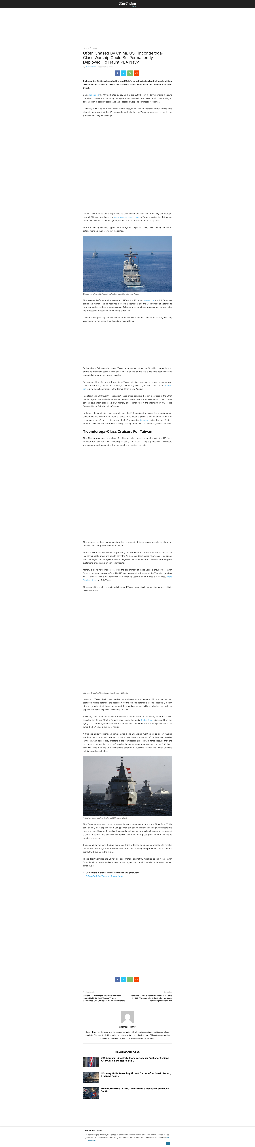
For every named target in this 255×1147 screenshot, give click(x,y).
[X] (123, 73)
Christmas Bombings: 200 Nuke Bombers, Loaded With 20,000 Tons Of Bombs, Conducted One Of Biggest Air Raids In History (104, 998)
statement (143, 420)
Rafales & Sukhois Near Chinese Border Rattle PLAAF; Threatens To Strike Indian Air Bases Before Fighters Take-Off (151, 998)
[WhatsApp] (130, 73)
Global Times (147, 720)
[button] (87, 4)
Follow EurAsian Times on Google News (104, 876)
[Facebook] (117, 73)
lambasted (94, 95)
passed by (149, 300)
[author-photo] (127, 1023)
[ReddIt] (136, 73)
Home (85, 48)
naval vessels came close (126, 217)
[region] (127, 28)
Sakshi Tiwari (91, 67)
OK (168, 1143)
